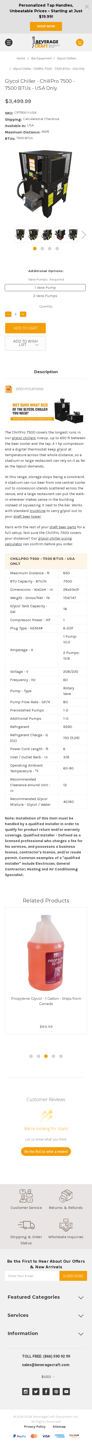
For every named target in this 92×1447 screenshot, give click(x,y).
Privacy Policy (35, 1427)
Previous (8, 234)
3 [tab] (49, 248)
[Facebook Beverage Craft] (46, 1392)
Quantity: (46, 306)
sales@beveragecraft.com (45, 1365)
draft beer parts (63, 527)
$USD (47, 1376)
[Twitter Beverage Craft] (36, 1392)
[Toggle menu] (9, 42)
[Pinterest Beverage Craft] (56, 1392)
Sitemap (59, 1427)
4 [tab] (57, 248)
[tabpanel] (19, 235)
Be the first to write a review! (46, 1151)
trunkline (38, 511)
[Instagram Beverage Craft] (26, 1392)
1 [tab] (35, 248)
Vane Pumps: (46, 279)
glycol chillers (24, 438)
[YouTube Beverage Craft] (66, 1392)
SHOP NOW (46, 26)
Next (83, 234)
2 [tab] (42, 248)
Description (46, 372)
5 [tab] (61, 1056)
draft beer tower (27, 516)
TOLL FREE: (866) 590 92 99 (46, 1356)
